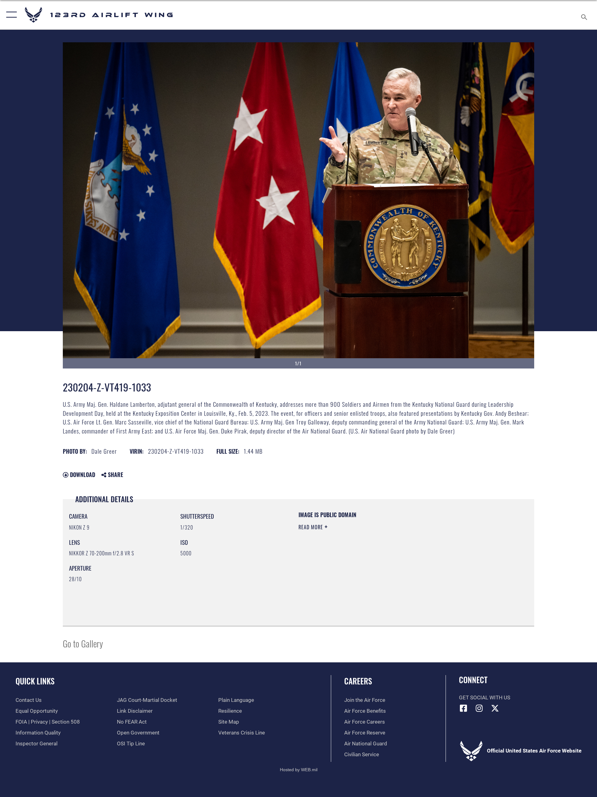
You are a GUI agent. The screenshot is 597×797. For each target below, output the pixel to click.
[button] (10, 15)
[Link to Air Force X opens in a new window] (495, 708)
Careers (358, 681)
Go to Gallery (83, 643)
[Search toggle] (584, 15)
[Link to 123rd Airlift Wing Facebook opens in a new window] (463, 708)
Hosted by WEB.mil (298, 769)
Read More (311, 527)
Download (81, 474)
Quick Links (35, 681)
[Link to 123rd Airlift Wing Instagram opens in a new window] (479, 708)
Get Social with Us (484, 698)
